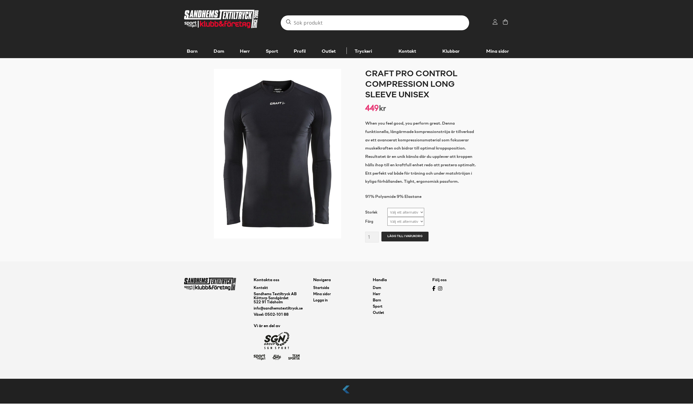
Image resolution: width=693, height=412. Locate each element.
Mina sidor (497, 51)
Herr (376, 294)
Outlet (378, 313)
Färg (369, 222)
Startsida (321, 288)
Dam (377, 288)
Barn (377, 300)
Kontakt (407, 51)
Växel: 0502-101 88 (271, 315)
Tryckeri (363, 51)
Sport (378, 307)
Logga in (320, 300)
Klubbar (451, 51)
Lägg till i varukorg (405, 236)
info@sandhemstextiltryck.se (278, 309)
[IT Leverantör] (346, 393)
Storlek (371, 213)
